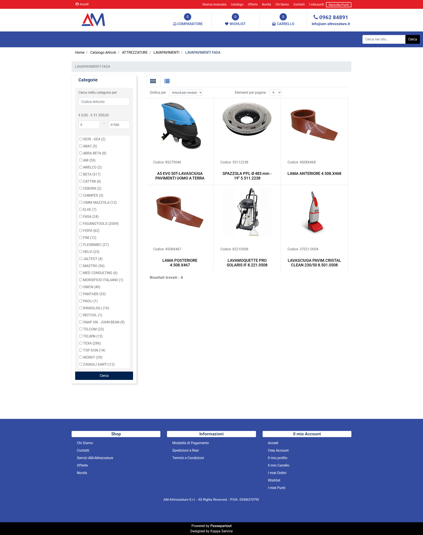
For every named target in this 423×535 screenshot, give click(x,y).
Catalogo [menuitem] (237, 4)
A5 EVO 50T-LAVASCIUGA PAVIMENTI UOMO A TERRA (179, 176)
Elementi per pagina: (251, 92)
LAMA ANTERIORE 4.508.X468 (314, 173)
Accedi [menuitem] (273, 443)
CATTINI (92, 181)
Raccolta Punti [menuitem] (339, 5)
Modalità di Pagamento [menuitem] (190, 443)
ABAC (90, 146)
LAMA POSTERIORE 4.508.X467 (179, 263)
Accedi (84, 4)
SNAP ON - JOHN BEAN (104, 322)
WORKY (92, 357)
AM (89, 160)
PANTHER (94, 294)
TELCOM (93, 329)
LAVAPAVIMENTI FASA (202, 52)
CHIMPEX (93, 195)
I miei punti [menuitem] (316, 4)
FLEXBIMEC (96, 245)
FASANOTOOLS (101, 224)
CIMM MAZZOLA (100, 202)
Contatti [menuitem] (299, 4)
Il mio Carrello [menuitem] (278, 465)
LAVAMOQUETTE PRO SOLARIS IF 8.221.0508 (247, 263)
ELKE (89, 209)
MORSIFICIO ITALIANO (103, 280)
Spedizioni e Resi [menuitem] (185, 450)
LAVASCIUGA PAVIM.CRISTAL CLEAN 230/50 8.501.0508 (314, 263)
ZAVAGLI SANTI (99, 364)
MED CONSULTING (100, 273)
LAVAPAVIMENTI (166, 52)
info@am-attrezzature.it (331, 24)
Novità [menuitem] (266, 4)
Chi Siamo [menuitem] (282, 4)
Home (79, 52)
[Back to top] (410, 522)
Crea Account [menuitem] (278, 450)
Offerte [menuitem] (253, 4)
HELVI (91, 252)
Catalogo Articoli (103, 52)
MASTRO (94, 266)
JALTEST (93, 259)
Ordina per (158, 92)
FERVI (91, 231)
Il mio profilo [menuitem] (277, 458)
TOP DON (94, 350)
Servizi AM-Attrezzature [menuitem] (95, 458)
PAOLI (90, 301)
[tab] (154, 81)
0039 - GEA (94, 139)
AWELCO (92, 167)
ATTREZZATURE (135, 52)
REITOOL (92, 315)
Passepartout (221, 526)
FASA (91, 216)
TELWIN (93, 336)
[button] (412, 39)
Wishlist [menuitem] (274, 480)
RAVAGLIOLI (96, 308)
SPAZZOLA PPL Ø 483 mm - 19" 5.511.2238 (247, 176)
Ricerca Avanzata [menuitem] (214, 4)
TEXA (92, 343)
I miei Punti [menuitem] (276, 488)
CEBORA (92, 188)
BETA (92, 174)
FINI (89, 238)
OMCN (91, 287)
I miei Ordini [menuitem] (277, 473)
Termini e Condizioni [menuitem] (188, 458)
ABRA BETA (94, 153)
